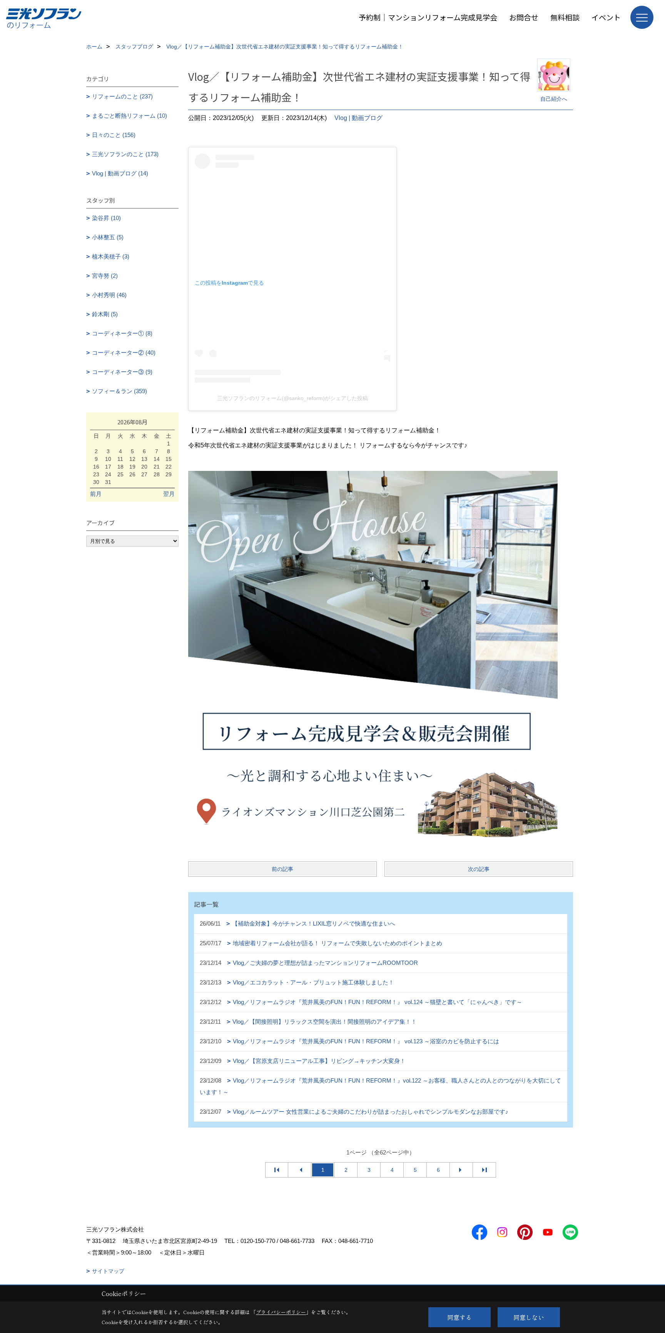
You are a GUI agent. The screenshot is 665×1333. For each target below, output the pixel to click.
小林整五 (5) (108, 237)
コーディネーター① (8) (122, 333)
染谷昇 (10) (106, 218)
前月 (96, 493)
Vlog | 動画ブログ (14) (120, 173)
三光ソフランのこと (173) (125, 154)
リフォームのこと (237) (122, 96)
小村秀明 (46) (109, 295)
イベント (606, 17)
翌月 (169, 493)
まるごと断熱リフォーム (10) (129, 115)
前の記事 (282, 869)
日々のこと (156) (113, 135)
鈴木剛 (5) (105, 314)
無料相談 (565, 17)
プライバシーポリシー (281, 1312)
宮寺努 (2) (105, 275)
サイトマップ (108, 1271)
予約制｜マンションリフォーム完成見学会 (428, 17)
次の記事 (479, 869)
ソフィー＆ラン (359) (119, 391)
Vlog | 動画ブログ (358, 118)
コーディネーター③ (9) (122, 372)
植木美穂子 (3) (110, 256)
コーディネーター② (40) (123, 352)
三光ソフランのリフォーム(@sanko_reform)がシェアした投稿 (292, 398)
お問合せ (523, 17)
